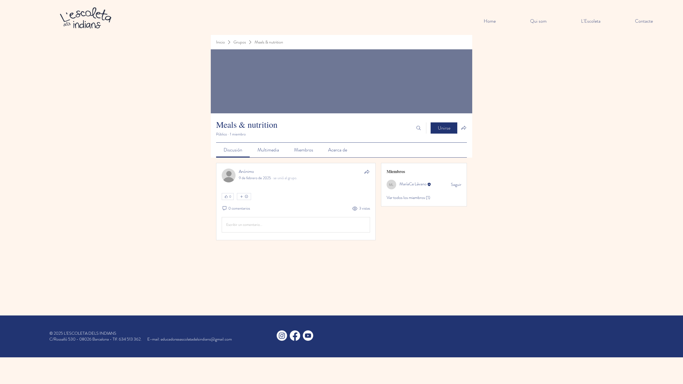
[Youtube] (308, 335)
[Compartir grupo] (463, 128)
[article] (296, 201)
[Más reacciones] (244, 196)
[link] (233, 149)
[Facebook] (295, 335)
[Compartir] (367, 172)
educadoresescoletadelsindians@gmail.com (196, 339)
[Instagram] (282, 335)
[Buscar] (418, 128)
